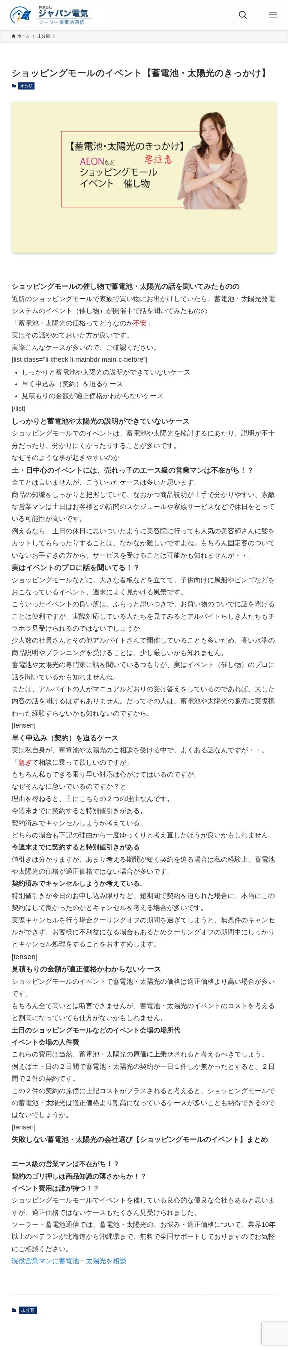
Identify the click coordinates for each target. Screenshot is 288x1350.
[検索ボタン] (243, 15)
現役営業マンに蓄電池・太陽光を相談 (69, 1261)
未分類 (26, 86)
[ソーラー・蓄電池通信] (55, 15)
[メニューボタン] (273, 15)
